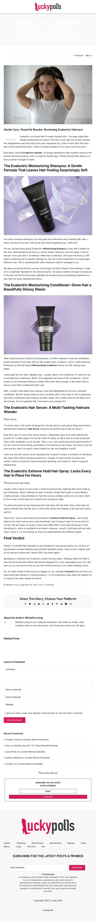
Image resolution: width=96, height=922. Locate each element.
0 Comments (49, 585)
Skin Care (31, 846)
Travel (83, 843)
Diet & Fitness (37, 843)
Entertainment (55, 843)
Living (18, 846)
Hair (40, 585)
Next (88, 55)
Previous (79, 55)
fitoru (7, 745)
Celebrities (21, 843)
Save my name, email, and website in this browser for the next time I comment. (44, 713)
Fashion (7, 843)
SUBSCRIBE (48, 797)
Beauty (7, 846)
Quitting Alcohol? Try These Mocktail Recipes (36, 745)
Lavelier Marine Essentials (36, 739)
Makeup (71, 843)
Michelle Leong (12, 585)
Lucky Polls (10, 751)
